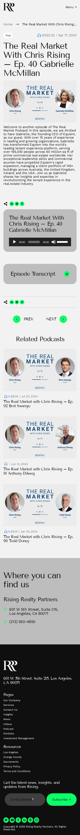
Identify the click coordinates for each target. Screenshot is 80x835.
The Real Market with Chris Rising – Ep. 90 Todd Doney (38, 539)
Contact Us (10, 709)
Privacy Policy (11, 766)
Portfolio (8, 733)
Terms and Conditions (16, 771)
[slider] (63, 241)
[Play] (14, 242)
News (6, 719)
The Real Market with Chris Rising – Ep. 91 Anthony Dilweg (38, 471)
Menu (69, 7)
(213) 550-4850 (22, 621)
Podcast (8, 728)
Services (8, 705)
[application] (40, 242)
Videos (7, 724)
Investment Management (18, 738)
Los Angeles (10, 752)
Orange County (12, 757)
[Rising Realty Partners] (9, 7)
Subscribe (60, 799)
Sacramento (11, 761)
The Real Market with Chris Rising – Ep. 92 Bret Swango (38, 404)
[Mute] (53, 242)
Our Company (11, 700)
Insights (8, 714)
